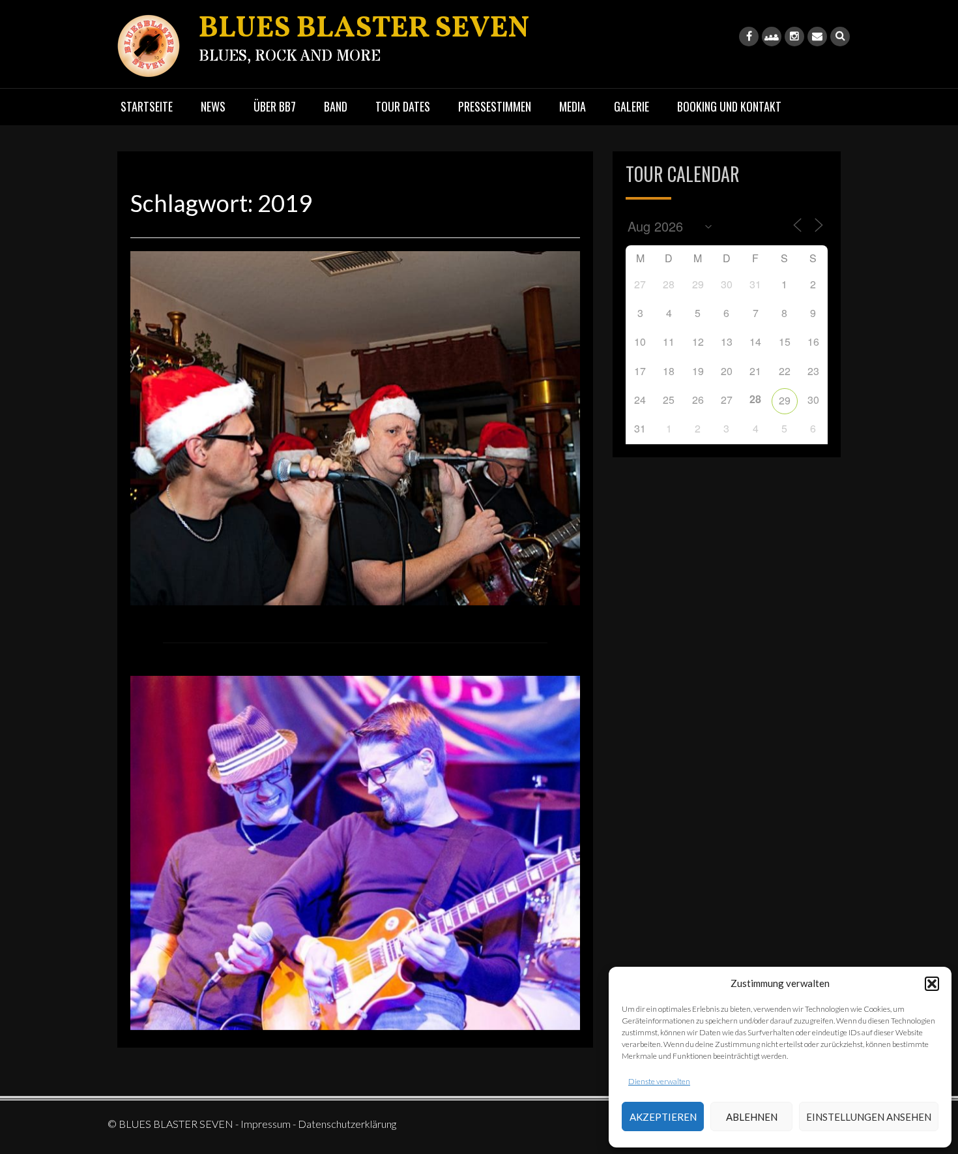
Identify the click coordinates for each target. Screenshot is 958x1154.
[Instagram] (794, 36)
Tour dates (402, 106)
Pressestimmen (494, 106)
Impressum (265, 1123)
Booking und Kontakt (729, 106)
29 (785, 400)
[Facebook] (749, 36)
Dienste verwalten (659, 1081)
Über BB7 (275, 106)
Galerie (631, 106)
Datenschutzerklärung (347, 1123)
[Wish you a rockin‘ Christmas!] (355, 426)
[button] (931, 983)
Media (572, 106)
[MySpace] (771, 36)
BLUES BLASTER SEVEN (364, 29)
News (213, 106)
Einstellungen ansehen (868, 1117)
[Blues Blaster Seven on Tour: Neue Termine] (355, 851)
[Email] (817, 36)
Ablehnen (751, 1117)
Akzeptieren (663, 1117)
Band (335, 106)
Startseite (147, 106)
